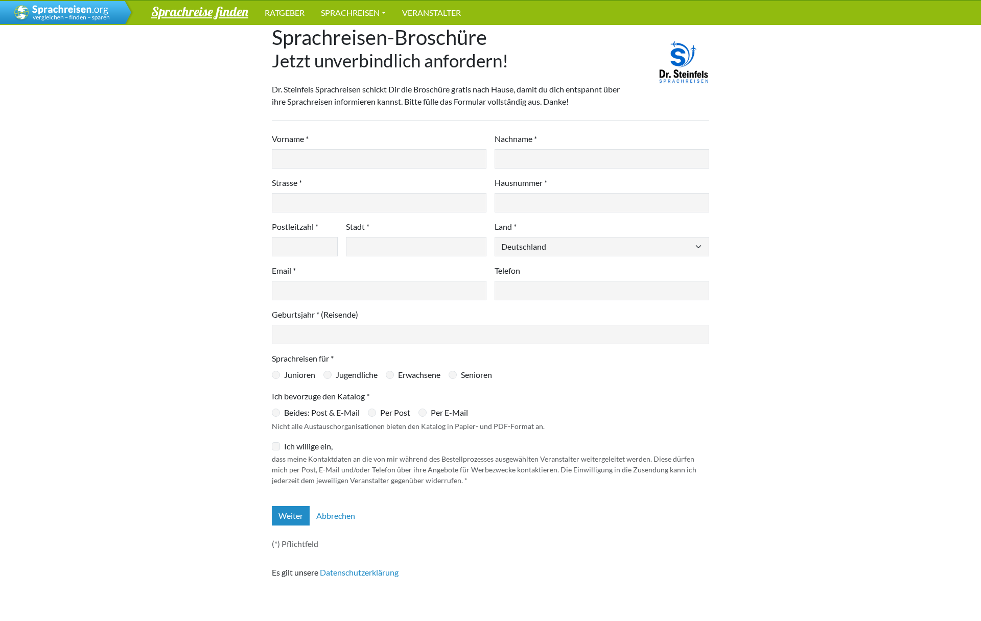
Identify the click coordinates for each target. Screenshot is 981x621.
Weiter (290, 515)
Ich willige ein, (308, 446)
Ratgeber (285, 12)
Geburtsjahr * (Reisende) (315, 314)
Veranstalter (431, 12)
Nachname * (516, 139)
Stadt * (357, 226)
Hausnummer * (521, 182)
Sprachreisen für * (303, 358)
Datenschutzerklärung (359, 572)
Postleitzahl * (295, 226)
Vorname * (290, 139)
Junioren (299, 374)
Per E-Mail (449, 412)
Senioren (476, 374)
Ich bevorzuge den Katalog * (320, 396)
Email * (284, 270)
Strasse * (287, 182)
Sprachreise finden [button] (199, 11)
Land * (506, 226)
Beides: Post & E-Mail (322, 412)
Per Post (395, 412)
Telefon (507, 270)
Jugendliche (357, 374)
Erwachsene (419, 374)
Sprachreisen (350, 12)
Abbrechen (335, 515)
